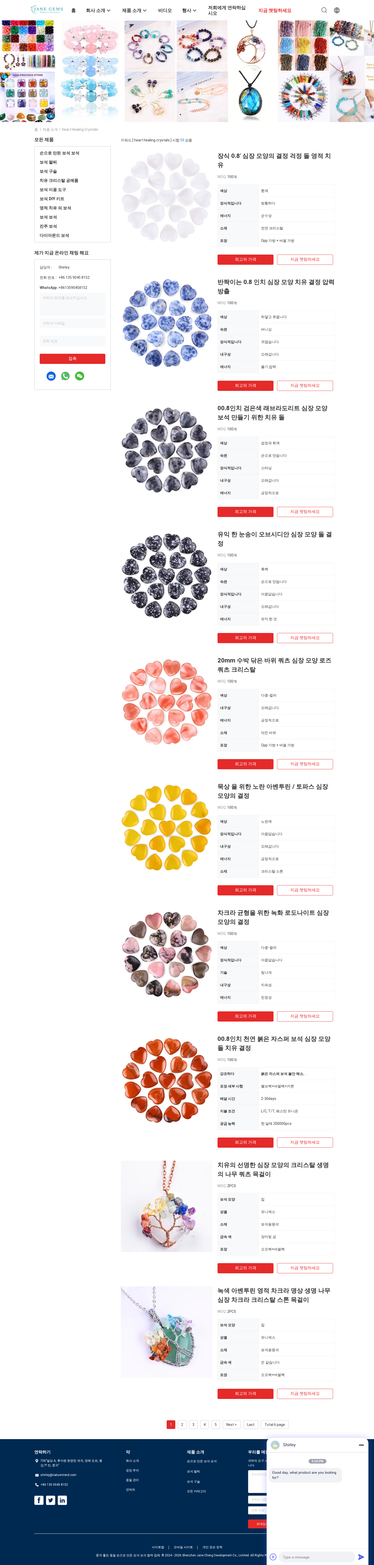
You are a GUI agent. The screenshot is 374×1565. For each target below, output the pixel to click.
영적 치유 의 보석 (55, 207)
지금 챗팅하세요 (305, 259)
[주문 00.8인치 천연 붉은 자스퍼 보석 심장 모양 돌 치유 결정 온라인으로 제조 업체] (166, 1080)
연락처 (130, 1490)
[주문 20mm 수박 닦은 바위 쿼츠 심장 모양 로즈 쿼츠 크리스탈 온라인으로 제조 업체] (166, 702)
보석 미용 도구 (53, 189)
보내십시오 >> (266, 1524)
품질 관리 (132, 1480)
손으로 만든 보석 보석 (59, 153)
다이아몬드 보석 (54, 235)
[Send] (361, 1556)
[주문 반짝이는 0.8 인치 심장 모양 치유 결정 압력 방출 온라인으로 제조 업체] (166, 323)
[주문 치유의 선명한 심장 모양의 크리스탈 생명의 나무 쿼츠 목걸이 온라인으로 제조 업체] (166, 1206)
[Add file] (273, 1556)
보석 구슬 (48, 171)
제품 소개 (50, 129)
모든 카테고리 (196, 1491)
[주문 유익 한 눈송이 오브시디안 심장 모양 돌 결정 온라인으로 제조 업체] (166, 575)
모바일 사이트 (183, 1547)
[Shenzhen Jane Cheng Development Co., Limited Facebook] (39, 1500)
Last (250, 1425)
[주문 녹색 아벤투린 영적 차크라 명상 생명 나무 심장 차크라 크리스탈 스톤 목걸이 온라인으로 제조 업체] (166, 1332)
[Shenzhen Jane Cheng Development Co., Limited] (50, 8)
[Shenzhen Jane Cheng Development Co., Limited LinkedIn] (62, 1500)
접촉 (72, 358)
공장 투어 (132, 1470)
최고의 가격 (245, 259)
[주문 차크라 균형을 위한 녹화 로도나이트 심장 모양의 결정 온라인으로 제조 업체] (166, 954)
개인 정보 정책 (212, 1547)
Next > (231, 1425)
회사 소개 (132, 1461)
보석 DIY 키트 (52, 198)
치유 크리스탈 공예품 (59, 180)
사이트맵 (158, 1547)
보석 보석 (48, 217)
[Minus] (361, 1445)
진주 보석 (48, 226)
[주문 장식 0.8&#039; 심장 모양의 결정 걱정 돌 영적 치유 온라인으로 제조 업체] (166, 197)
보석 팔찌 (48, 162)
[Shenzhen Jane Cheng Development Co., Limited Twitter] (50, 1500)
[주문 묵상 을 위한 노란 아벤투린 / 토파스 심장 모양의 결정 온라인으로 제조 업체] (166, 828)
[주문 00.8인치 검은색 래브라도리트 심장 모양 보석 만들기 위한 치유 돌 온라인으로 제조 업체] (166, 449)
